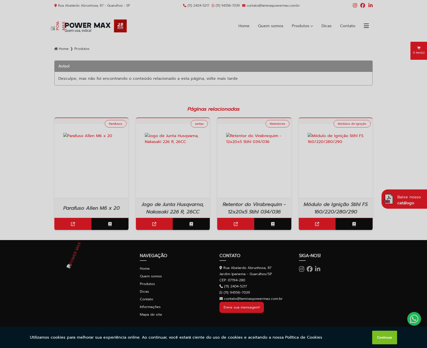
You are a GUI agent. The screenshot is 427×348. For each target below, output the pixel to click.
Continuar (384, 337)
